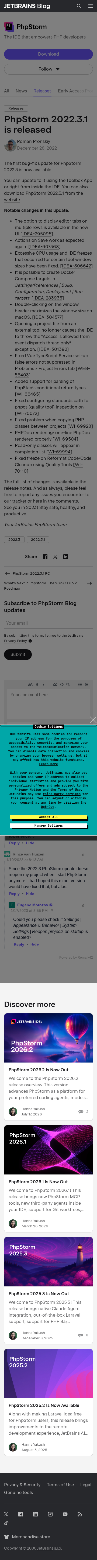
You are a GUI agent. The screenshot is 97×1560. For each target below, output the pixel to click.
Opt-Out (47, 807)
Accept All (48, 817)
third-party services (62, 794)
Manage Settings (48, 825)
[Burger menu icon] (90, 5)
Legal (85, 1484)
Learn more (48, 764)
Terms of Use (69, 790)
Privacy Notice (28, 790)
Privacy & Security (22, 1484)
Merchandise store (29, 1536)
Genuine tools (18, 1492)
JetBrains (45, 1548)
